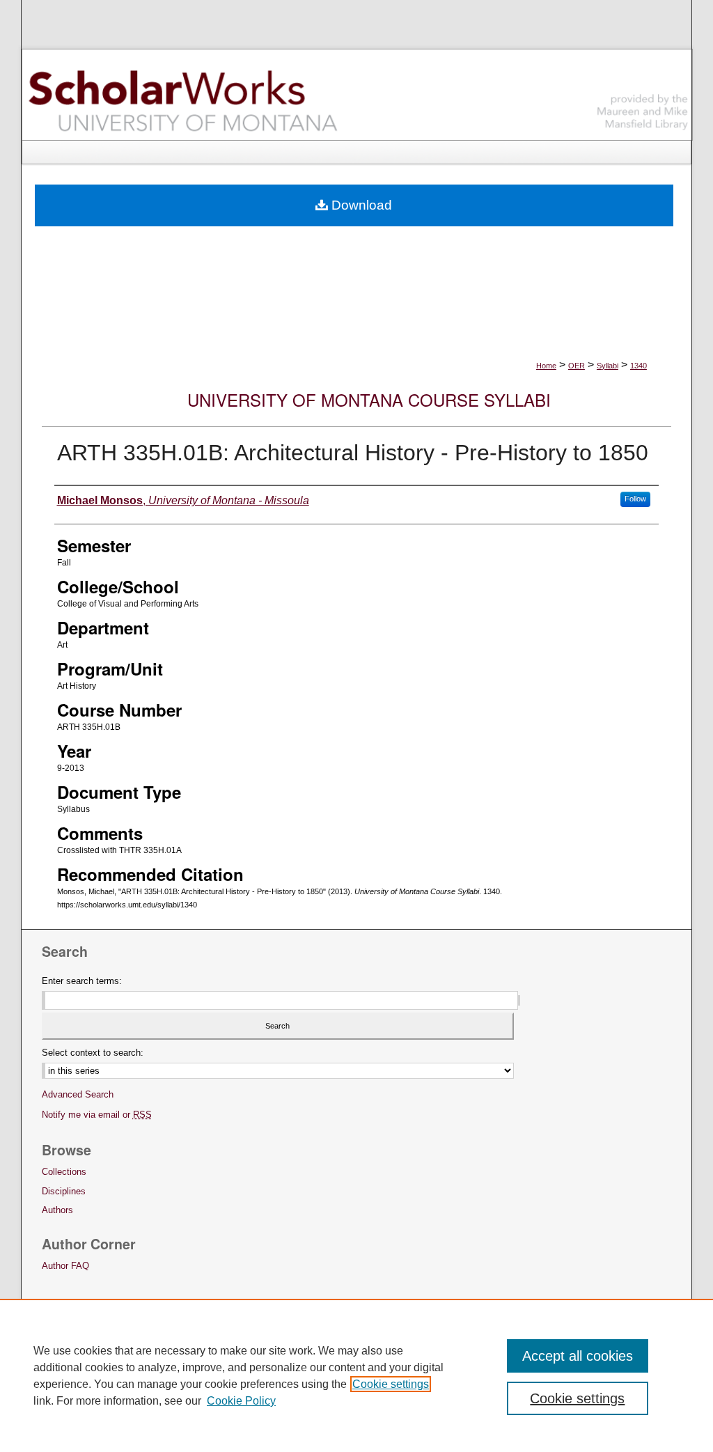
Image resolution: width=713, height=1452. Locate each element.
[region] (356, 1375)
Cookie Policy (241, 1401)
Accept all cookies (577, 1356)
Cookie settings (390, 1384)
